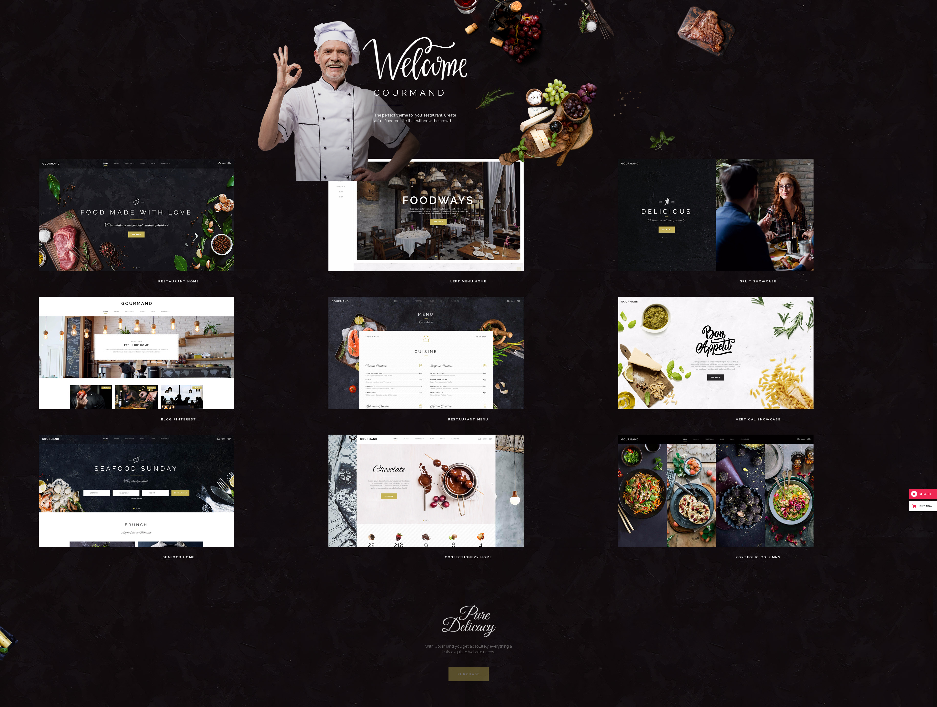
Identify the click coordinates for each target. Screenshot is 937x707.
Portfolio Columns (758, 557)
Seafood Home (179, 557)
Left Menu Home (468, 281)
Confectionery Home (468, 557)
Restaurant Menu (468, 419)
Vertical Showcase (758, 419)
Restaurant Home (178, 281)
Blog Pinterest (178, 419)
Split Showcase (758, 281)
